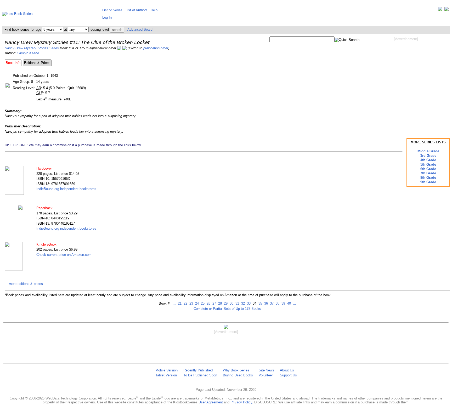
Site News (266, 370)
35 (259, 303)
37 (271, 303)
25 (202, 303)
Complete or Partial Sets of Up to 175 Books (227, 309)
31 (236, 303)
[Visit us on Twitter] (440, 10)
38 (277, 303)
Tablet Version (166, 375)
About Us (287, 370)
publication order (155, 48)
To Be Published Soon (200, 375)
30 (231, 303)
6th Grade (428, 169)
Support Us (288, 375)
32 (242, 303)
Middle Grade (428, 151)
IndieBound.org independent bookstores (66, 189)
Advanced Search (140, 29)
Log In (107, 17)
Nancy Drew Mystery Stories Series (32, 48)
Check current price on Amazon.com (64, 255)
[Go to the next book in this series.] (124, 48)
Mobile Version (166, 370)
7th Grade (428, 173)
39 (282, 303)
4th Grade (428, 160)
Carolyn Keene (28, 53)
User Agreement (211, 402)
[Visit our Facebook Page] (446, 10)
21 (179, 303)
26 (208, 303)
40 (288, 303)
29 (225, 303)
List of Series (112, 10)
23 (190, 303)
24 (196, 303)
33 (248, 303)
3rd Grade (428, 156)
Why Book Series (236, 370)
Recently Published (198, 370)
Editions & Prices (37, 63)
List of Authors (137, 10)
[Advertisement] (406, 83)
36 (265, 303)
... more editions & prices (24, 284)
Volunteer (266, 375)
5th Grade (428, 164)
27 (213, 303)
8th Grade (428, 178)
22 (185, 303)
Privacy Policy (241, 402)
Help (154, 10)
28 (219, 303)
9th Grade (428, 182)
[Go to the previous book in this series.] (119, 48)
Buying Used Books (238, 375)
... (174, 303)
